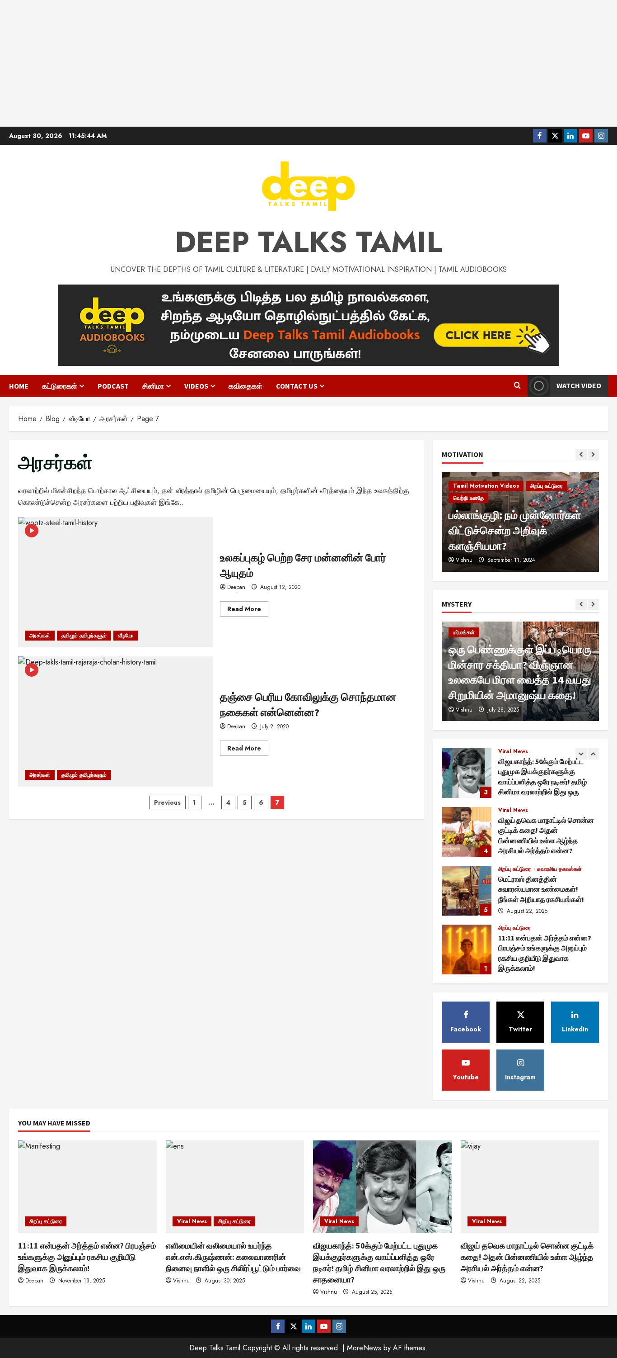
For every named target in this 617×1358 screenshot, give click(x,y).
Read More (247, 610)
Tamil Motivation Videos (486, 486)
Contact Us (297, 385)
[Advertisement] (308, 63)
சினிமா (153, 385)
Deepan (236, 587)
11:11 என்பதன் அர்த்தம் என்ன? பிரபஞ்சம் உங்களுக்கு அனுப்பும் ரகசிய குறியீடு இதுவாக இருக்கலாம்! (466, 949)
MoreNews (364, 1348)
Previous (167, 802)
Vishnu (464, 560)
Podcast (113, 385)
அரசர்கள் (39, 636)
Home (18, 385)
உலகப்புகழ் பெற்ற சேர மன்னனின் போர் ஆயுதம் (115, 582)
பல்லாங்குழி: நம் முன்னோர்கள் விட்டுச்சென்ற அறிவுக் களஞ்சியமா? (515, 530)
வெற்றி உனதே (468, 498)
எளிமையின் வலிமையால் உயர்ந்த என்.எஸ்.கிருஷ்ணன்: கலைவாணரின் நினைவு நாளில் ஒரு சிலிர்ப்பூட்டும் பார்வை (233, 1256)
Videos (196, 385)
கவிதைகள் (245, 385)
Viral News (513, 751)
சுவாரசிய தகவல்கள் (559, 869)
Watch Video (578, 385)
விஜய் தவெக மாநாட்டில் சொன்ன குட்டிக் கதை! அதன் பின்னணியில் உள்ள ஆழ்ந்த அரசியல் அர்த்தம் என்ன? (466, 832)
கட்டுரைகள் (59, 385)
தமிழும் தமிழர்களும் (84, 636)
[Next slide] (593, 455)
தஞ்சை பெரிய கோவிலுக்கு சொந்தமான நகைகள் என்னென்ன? (115, 721)
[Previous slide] (581, 455)
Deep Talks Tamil (308, 242)
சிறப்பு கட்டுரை (546, 486)
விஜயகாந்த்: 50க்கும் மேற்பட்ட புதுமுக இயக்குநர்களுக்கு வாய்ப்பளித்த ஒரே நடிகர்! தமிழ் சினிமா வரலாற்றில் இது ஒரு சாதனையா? (466, 773)
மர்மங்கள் (464, 632)
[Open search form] (517, 385)
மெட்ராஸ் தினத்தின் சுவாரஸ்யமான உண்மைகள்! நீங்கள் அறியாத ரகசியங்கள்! (466, 891)
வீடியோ (126, 636)
